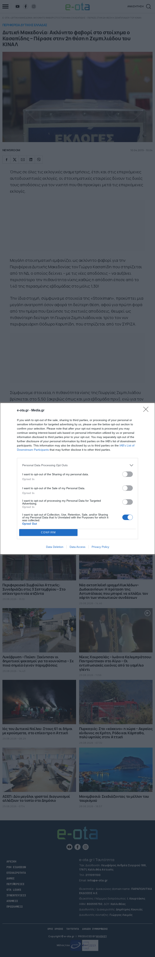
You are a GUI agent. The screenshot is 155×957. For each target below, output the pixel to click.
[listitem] (77, 465)
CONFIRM (48, 532)
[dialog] (77, 478)
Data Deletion (54, 546)
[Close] (147, 410)
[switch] (127, 474)
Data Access (77, 546)
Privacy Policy (100, 546)
